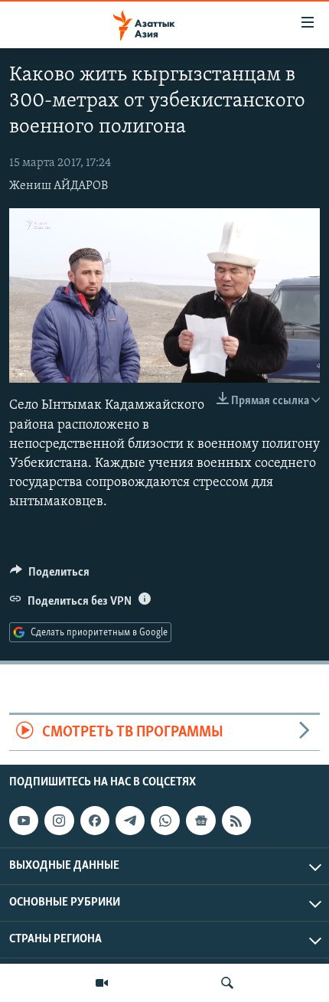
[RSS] (236, 820)
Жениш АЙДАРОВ (58, 186)
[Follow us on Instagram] (58, 820)
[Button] (50, 575)
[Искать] (227, 983)
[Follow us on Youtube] (23, 820)
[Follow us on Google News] (200, 820)
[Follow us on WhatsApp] (165, 820)
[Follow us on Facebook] (94, 820)
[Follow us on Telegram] (130, 820)
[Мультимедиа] (102, 983)
